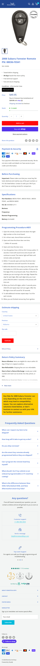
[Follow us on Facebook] (3, 637)
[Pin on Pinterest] (29, 140)
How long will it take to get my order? (16, 439)
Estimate (8, 341)
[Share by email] (37, 140)
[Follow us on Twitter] (6, 637)
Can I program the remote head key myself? (16, 463)
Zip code (4, 329)
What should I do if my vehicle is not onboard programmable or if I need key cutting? (17, 474)
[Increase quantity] (21, 116)
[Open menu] (3, 4)
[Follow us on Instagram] (10, 637)
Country (4, 312)
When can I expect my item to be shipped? (14, 431)
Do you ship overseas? (10, 446)
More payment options (20, 134)
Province (5, 320)
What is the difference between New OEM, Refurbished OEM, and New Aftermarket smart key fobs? (16, 486)
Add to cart (20, 123)
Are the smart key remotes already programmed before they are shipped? (17, 453)
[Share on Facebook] (26, 140)
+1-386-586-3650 (20, 522)
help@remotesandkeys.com (20, 536)
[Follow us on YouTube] (13, 637)
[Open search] (29, 4)
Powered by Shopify (7, 662)
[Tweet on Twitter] (33, 140)
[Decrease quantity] (11, 116)
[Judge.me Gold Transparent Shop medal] (11, 576)
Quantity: (5, 116)
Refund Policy (6, 349)
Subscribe (8, 622)
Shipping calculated (15, 103)
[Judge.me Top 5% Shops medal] (29, 576)
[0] (36, 4)
